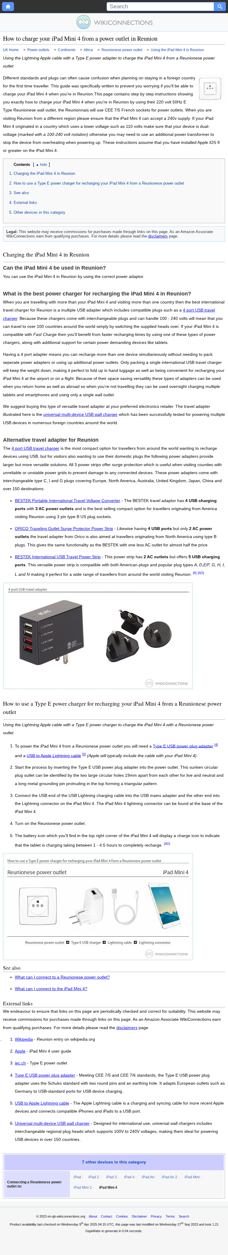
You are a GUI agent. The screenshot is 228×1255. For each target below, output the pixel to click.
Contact (106, 1216)
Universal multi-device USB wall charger (52, 1124)
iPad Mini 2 (83, 1187)
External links (25, 202)
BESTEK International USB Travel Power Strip (58, 557)
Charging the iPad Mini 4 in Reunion (44, 173)
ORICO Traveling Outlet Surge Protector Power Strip (64, 528)
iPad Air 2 (169, 1177)
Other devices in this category (39, 212)
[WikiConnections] (114, 22)
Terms (170, 1216)
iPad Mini (192, 1177)
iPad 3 (111, 1177)
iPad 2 (93, 1177)
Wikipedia (24, 1039)
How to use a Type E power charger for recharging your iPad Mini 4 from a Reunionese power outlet (99, 183)
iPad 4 (129, 1177)
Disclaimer (139, 1216)
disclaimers (158, 236)
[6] (195, 573)
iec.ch (20, 1063)
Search (184, 1216)
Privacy (156, 1216)
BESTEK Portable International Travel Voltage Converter (67, 500)
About (93, 1216)
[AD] (201, 573)
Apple (20, 1051)
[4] (216, 744)
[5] (84, 754)
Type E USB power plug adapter (183, 746)
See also (21, 193)
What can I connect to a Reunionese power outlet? (62, 977)
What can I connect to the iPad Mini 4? (51, 989)
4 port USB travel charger (35, 448)
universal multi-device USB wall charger (80, 414)
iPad (77, 1177)
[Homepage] (8, 6)
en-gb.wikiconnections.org (66, 1216)
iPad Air (148, 1177)
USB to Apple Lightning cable (54, 755)
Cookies (122, 1216)
